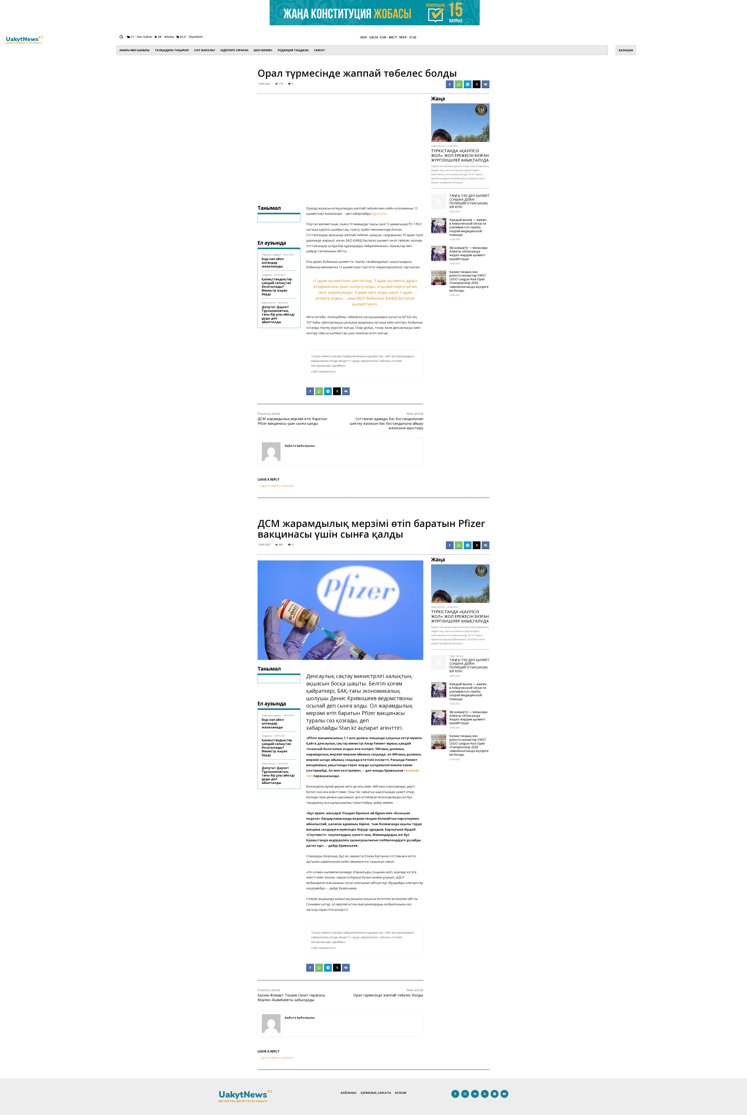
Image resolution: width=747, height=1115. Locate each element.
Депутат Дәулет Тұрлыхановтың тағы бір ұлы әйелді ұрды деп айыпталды (278, 314)
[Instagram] (465, 1094)
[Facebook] (450, 84)
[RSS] (485, 1094)
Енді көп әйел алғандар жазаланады (273, 262)
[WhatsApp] (459, 84)
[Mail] (475, 1094)
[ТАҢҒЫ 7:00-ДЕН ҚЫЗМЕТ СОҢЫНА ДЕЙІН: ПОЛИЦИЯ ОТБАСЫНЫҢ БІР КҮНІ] (438, 201)
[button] (121, 36)
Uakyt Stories (268, 303)
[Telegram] (468, 84)
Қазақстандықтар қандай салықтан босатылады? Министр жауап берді (277, 286)
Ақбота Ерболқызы (300, 446)
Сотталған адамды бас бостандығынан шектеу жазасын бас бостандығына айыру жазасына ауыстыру (386, 423)
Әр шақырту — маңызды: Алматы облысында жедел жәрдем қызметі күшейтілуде (468, 253)
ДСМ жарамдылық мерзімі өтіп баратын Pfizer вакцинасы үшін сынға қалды (292, 421)
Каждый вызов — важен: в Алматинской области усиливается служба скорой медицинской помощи (468, 227)
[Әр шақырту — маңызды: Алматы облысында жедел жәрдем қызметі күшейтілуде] (438, 253)
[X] (476, 84)
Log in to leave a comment (277, 486)
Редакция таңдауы (271, 254)
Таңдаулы (267, 275)
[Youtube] (505, 1094)
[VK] (485, 84)
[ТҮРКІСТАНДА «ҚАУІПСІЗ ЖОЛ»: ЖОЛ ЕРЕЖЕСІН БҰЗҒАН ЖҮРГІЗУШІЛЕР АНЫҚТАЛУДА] (460, 122)
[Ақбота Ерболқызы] (271, 451)
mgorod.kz (379, 213)
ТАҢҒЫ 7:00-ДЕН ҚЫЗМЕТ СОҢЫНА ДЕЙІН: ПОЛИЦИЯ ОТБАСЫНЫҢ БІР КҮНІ (469, 201)
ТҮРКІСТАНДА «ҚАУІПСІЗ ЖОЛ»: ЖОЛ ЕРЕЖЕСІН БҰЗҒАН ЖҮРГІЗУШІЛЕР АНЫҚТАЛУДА (460, 155)
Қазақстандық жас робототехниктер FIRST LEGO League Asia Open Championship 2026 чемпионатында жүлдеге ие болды (468, 281)
